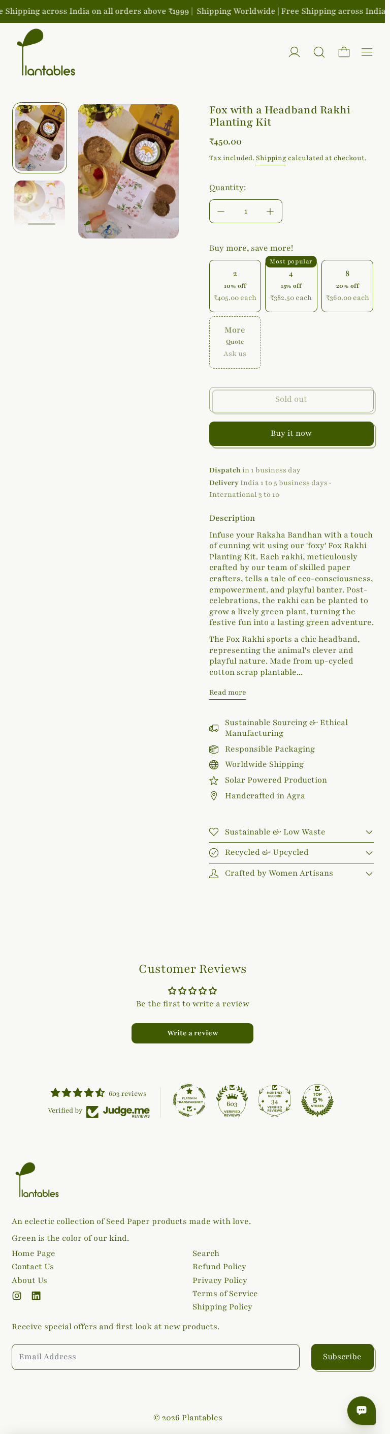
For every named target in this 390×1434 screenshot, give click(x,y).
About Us (29, 1280)
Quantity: (227, 187)
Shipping (271, 158)
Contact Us (33, 1266)
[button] (319, 52)
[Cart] (344, 52)
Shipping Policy (222, 1306)
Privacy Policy (219, 1280)
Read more (227, 692)
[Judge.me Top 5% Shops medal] (317, 1100)
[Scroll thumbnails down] (41, 224)
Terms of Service (225, 1293)
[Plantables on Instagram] (17, 1296)
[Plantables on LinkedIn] (36, 1296)
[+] (270, 211)
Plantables (202, 1417)
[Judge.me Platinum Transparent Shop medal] (189, 1100)
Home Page (33, 1253)
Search (205, 1253)
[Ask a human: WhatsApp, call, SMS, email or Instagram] (361, 1410)
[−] (221, 211)
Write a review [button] (192, 1033)
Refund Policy (219, 1266)
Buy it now (291, 433)
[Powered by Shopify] (294, 52)
